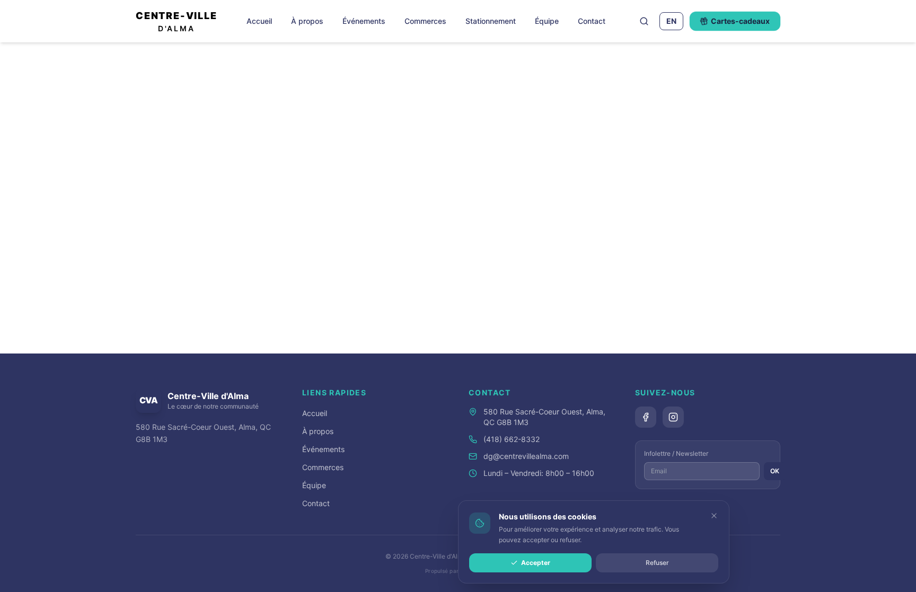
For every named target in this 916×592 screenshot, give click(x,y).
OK (774, 471)
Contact (591, 20)
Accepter (535, 563)
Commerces (425, 20)
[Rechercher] (644, 21)
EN (671, 20)
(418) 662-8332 (511, 439)
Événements (363, 20)
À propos (307, 20)
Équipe (547, 20)
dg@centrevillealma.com (526, 456)
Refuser (657, 563)
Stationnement (490, 20)
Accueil (259, 20)
